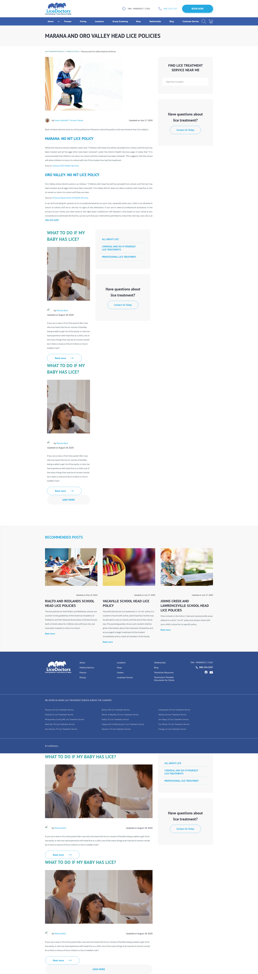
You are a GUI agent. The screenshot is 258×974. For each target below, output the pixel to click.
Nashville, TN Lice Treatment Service (60, 724)
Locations (99, 21)
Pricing (83, 21)
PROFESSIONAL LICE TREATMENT (119, 256)
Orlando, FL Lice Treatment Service (59, 714)
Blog (172, 21)
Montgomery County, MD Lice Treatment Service (64, 719)
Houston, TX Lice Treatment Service (116, 729)
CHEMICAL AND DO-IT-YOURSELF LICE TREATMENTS (119, 248)
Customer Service (190, 21)
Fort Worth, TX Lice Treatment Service (173, 724)
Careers (120, 672)
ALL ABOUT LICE (110, 239)
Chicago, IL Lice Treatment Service (172, 729)
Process (68, 21)
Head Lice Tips (73, 51)
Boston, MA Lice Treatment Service (116, 710)
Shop (138, 21)
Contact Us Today (185, 129)
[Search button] (204, 21)
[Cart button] (211, 21)
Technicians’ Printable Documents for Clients (164, 678)
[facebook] (206, 672)
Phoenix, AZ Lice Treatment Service (59, 710)
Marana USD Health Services (65, 165)
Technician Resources (164, 672)
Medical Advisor (87, 667)
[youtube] (211, 672)
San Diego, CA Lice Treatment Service (173, 719)
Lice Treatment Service (54, 51)
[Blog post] (71, 567)
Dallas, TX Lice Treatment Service (115, 719)
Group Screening (120, 21)
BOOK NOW (198, 8)
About (82, 662)
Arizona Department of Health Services (70, 197)
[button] (50, 21)
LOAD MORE (68, 499)
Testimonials (155, 21)
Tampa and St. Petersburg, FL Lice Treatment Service (123, 724)
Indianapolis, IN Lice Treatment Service (174, 710)
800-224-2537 (170, 8)
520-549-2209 (52, 220)
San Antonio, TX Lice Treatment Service (61, 729)
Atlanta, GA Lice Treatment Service (172, 714)
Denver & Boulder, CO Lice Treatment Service (120, 714)
